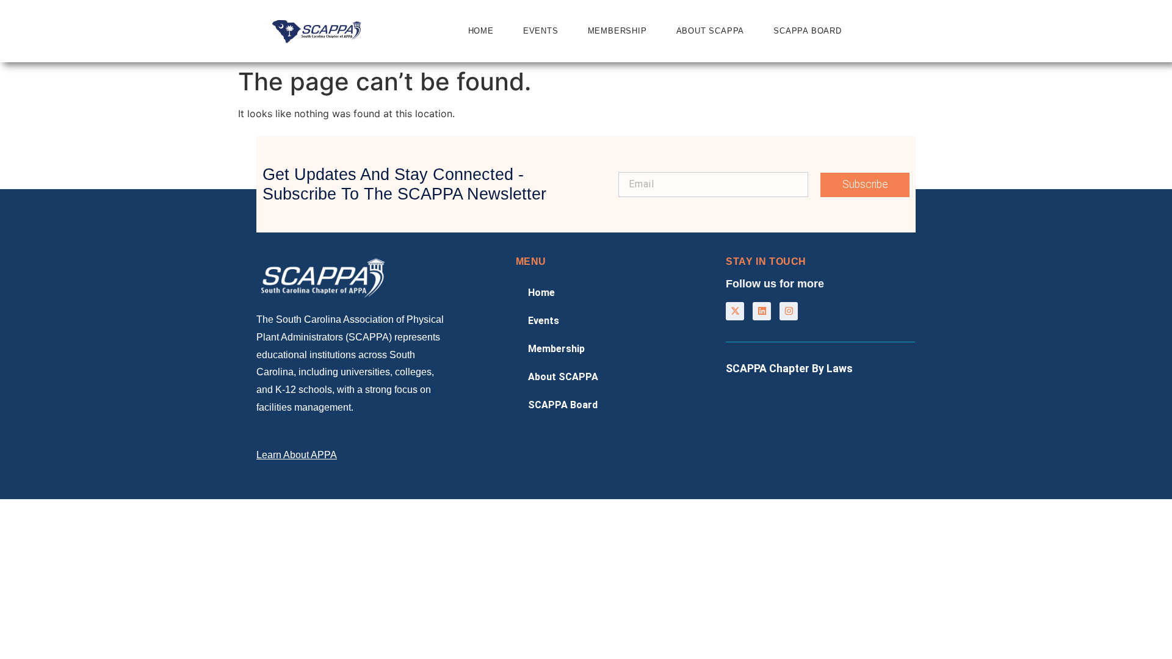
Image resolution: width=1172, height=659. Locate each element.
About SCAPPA (710, 30)
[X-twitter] (735, 311)
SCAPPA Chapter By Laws (789, 368)
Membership (617, 30)
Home (481, 30)
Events (541, 30)
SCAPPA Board (807, 30)
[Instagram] (789, 311)
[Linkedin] (762, 311)
